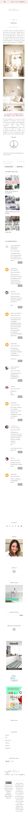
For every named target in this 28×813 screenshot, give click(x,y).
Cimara (13, 386)
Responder (20, 262)
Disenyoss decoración (14, 269)
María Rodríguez (16, 313)
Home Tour (8, 740)
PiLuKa (13, 458)
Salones (10, 163)
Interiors (7, 743)
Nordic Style (8, 232)
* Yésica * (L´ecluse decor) (15, 426)
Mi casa (7, 735)
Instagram (7, 748)
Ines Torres (13, 27)
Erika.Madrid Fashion (15, 367)
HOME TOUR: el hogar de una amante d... (11, 192)
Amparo (13, 291)
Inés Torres (9, 786)
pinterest (7, 745)
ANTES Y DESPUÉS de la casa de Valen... (12, 212)
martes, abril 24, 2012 (15, 251)
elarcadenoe (7, 774)
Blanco (13, 19)
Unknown (14, 343)
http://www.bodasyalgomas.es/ (11, 127)
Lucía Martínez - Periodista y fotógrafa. (16, 247)
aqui (22, 133)
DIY (6, 737)
